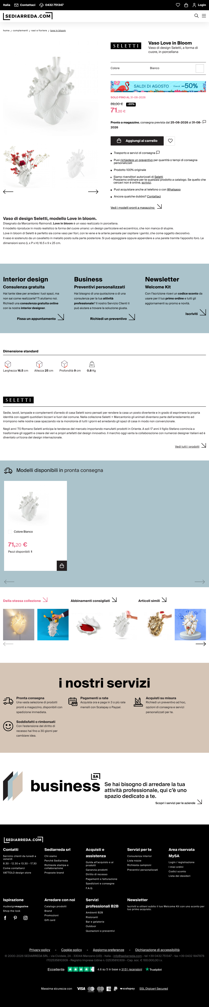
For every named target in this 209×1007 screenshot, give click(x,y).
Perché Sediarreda (56, 861)
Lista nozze (134, 861)
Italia (6, 5)
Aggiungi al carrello (141, 141)
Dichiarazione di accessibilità (157, 950)
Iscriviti (192, 314)
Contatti (10, 850)
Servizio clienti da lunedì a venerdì (19, 857)
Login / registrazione (182, 862)
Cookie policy (71, 950)
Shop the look (11, 911)
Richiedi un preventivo (108, 319)
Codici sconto (177, 871)
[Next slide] (93, 192)
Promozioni (51, 916)
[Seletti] (126, 46)
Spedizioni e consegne (100, 884)
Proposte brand (54, 873)
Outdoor (91, 926)
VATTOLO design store (17, 873)
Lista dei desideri (179, 876)
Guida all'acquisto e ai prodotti (100, 864)
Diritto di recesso (97, 875)
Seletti (159, 177)
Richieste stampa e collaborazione (56, 866)
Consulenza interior (139, 856)
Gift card (49, 920)
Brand (48, 911)
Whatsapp (173, 189)
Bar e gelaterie (95, 922)
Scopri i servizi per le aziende (175, 803)
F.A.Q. (89, 888)
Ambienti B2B (94, 913)
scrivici (146, 182)
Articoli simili (149, 600)
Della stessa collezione (22, 600)
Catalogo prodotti (55, 906)
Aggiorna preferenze (108, 950)
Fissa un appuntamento (36, 319)
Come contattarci (14, 868)
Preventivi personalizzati (142, 870)
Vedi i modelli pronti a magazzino (133, 207)
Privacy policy (39, 950)
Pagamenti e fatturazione (102, 879)
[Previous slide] (9, 582)
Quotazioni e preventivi (100, 931)
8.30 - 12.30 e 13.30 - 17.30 (20, 864)
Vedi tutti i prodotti (187, 446)
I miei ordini (176, 867)
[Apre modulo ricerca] (197, 16)
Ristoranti (92, 917)
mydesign (15, 906)
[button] (26, 164)
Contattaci (154, 196)
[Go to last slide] (8, 192)
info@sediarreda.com (127, 956)
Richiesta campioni (139, 865)
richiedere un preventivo (136, 160)
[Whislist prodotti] (178, 5)
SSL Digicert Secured (153, 989)
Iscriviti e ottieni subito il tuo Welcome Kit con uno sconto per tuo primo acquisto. (165, 908)
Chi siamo (50, 856)
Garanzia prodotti (97, 870)
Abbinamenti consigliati (90, 600)
